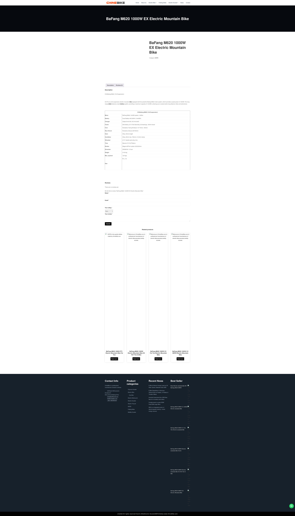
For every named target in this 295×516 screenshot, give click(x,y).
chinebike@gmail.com (112, 396)
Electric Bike (152, 3)
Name (107, 193)
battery (122, 104)
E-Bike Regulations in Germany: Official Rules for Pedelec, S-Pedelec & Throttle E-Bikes (158, 392)
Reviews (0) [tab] (119, 85)
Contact (188, 3)
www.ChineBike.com (171, 514)
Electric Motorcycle (133, 398)
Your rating (108, 208)
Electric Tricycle (132, 403)
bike (130, 102)
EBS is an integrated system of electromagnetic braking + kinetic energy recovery (157, 409)
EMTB (156, 58)
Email (107, 200)
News (182, 3)
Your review (108, 214)
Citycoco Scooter (132, 389)
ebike (109, 104)
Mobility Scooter (132, 412)
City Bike (131, 395)
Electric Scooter (173, 3)
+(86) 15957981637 (112, 400)
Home (137, 3)
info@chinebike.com (112, 398)
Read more (114, 359)
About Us (143, 3)
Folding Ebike (162, 3)
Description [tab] (110, 85)
